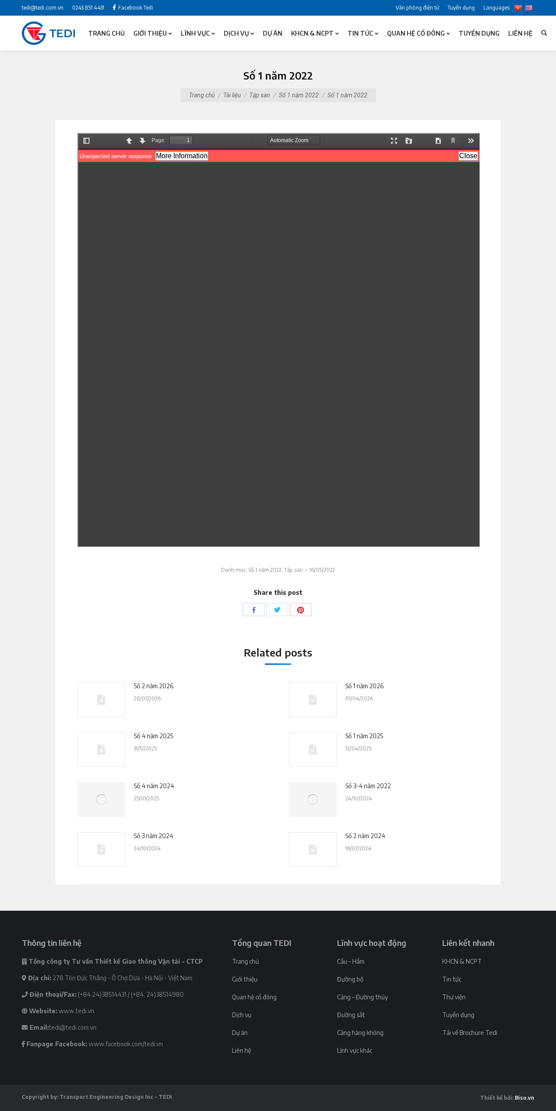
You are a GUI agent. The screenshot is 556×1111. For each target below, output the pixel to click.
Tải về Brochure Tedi (469, 1032)
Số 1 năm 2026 (364, 686)
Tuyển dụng (458, 1014)
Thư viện (454, 997)
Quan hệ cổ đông (254, 997)
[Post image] (101, 699)
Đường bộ (350, 979)
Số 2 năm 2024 (365, 835)
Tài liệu (232, 95)
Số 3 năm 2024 (153, 835)
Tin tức (451, 979)
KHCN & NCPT (462, 961)
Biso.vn (524, 1097)
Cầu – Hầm (350, 961)
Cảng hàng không (360, 1032)
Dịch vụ (242, 1014)
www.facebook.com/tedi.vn (126, 1044)
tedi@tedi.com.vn (72, 1027)
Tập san (259, 95)
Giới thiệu (245, 979)
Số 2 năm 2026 (153, 686)
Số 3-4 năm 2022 (368, 785)
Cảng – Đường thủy (362, 997)
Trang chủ (202, 95)
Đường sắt (351, 1014)
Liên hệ (241, 1050)
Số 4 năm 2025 (153, 736)
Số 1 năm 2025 (364, 736)
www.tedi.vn (76, 1011)
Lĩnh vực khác (354, 1050)
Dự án (240, 1032)
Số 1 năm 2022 (299, 95)
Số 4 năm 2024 (154, 785)
